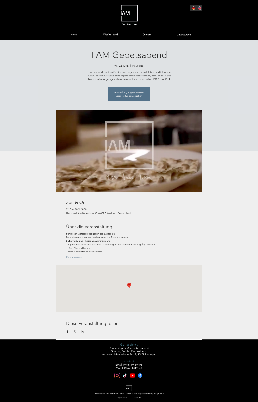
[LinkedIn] (183, 16)
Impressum (122, 398)
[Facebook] (169, 16)
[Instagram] (162, 16)
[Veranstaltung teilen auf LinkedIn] (82, 331)
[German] (193, 8)
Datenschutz (135, 398)
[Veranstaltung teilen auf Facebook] (67, 331)
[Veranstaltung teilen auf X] (74, 331)
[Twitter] (176, 16)
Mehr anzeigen (74, 256)
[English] (199, 8)
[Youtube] (132, 375)
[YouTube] (191, 16)
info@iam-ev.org (132, 364)
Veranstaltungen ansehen (129, 95)
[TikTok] (198, 16)
